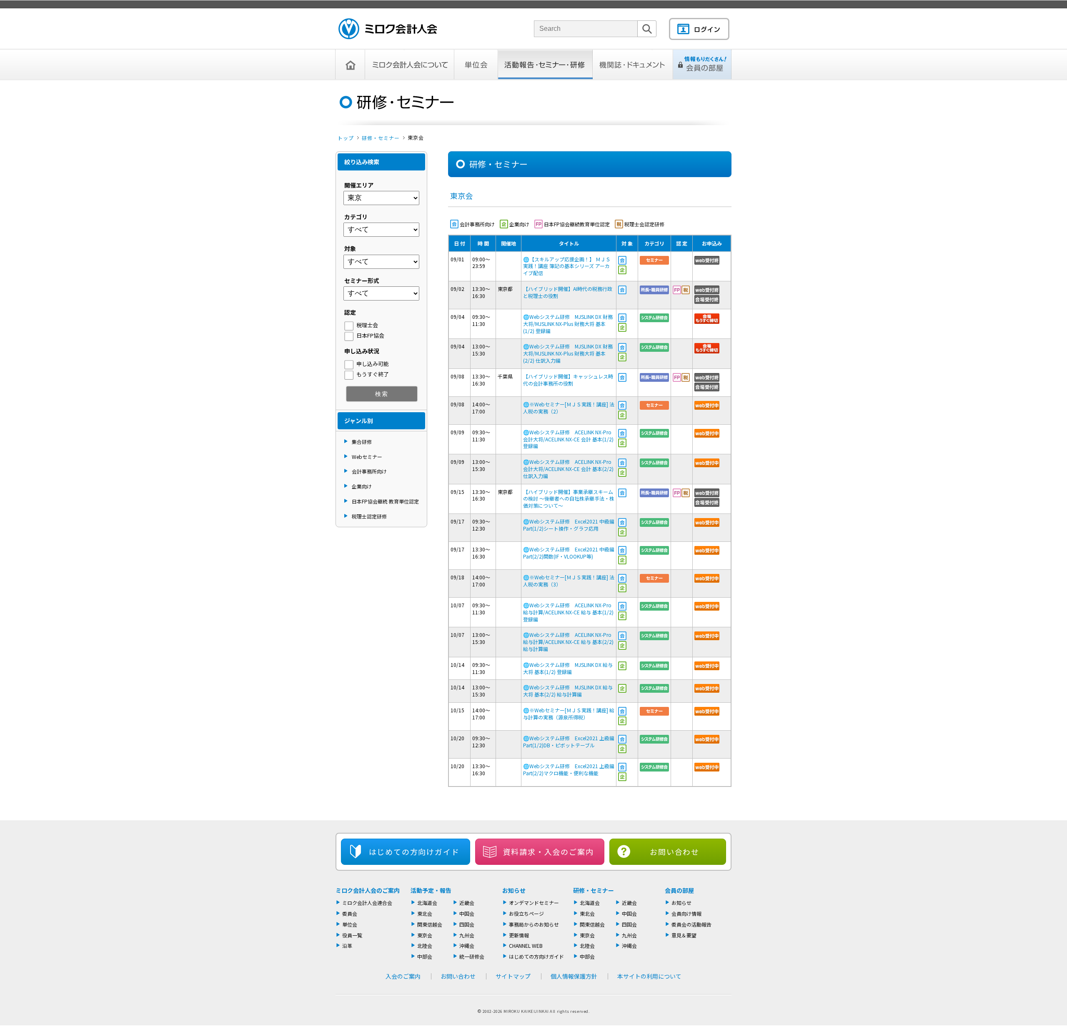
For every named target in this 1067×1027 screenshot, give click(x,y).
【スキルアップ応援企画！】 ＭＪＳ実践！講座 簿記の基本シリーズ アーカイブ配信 (567, 266)
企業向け (362, 486)
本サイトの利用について (649, 976)
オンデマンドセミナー (534, 902)
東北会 (424, 913)
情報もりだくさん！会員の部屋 (702, 64)
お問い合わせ (674, 851)
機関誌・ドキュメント (633, 64)
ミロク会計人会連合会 (367, 902)
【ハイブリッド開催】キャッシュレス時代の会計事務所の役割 (568, 380)
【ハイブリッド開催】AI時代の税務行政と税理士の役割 (567, 292)
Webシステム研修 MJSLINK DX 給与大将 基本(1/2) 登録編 (568, 668)
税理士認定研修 (369, 516)
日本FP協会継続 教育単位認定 (385, 501)
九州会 (466, 935)
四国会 (466, 924)
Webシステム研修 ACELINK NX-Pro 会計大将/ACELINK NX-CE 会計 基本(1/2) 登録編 (568, 439)
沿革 (347, 945)
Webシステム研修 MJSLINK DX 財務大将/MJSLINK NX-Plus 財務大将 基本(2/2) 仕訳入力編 (568, 353)
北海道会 (427, 902)
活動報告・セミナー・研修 (545, 64)
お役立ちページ (526, 913)
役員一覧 (352, 935)
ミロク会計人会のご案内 (368, 890)
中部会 (424, 956)
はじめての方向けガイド (536, 956)
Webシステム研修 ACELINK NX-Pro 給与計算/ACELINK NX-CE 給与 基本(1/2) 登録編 (568, 612)
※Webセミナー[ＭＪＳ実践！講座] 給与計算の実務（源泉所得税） (568, 713)
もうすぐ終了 (372, 374)
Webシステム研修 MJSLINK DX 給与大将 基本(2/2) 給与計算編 (568, 691)
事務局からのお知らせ (534, 924)
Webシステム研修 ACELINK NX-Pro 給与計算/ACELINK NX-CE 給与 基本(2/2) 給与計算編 (568, 641)
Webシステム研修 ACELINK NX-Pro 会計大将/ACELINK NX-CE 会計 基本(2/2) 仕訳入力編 (568, 468)
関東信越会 (429, 924)
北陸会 (424, 945)
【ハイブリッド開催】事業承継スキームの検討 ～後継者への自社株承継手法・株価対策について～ (568, 498)
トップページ (350, 64)
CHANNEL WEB (526, 945)
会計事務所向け (369, 471)
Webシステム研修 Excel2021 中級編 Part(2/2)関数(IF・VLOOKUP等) (568, 553)
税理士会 (367, 325)
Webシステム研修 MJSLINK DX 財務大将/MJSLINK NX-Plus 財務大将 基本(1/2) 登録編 (568, 323)
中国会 (466, 913)
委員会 (349, 913)
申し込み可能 (372, 364)
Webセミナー (367, 456)
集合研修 (362, 441)
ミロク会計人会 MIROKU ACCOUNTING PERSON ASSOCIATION (388, 28)
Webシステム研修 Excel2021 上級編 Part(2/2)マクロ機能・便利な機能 (568, 769)
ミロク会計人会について (409, 64)
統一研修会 (471, 956)
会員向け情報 (686, 913)
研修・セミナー (381, 137)
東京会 (424, 935)
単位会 (476, 64)
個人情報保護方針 (574, 976)
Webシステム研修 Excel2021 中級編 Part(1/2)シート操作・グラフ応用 (568, 525)
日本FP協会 (370, 335)
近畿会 (466, 902)
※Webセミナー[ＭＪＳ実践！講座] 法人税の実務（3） (568, 581)
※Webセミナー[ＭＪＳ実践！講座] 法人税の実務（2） (568, 408)
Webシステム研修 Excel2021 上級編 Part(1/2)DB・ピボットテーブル (568, 741)
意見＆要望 (683, 935)
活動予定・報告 (431, 890)
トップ (346, 137)
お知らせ (514, 890)
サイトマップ (513, 976)
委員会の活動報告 (691, 924)
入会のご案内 (403, 976)
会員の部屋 (679, 890)
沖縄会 (466, 945)
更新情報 (519, 935)
